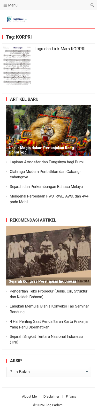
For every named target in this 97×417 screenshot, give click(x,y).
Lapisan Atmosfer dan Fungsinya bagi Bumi (47, 162)
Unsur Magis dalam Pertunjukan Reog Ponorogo (41, 150)
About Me (29, 396)
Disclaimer (51, 396)
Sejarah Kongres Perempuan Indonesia (42, 281)
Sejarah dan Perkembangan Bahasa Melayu (46, 186)
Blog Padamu (54, 405)
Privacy (71, 396)
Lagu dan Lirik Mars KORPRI (60, 48)
